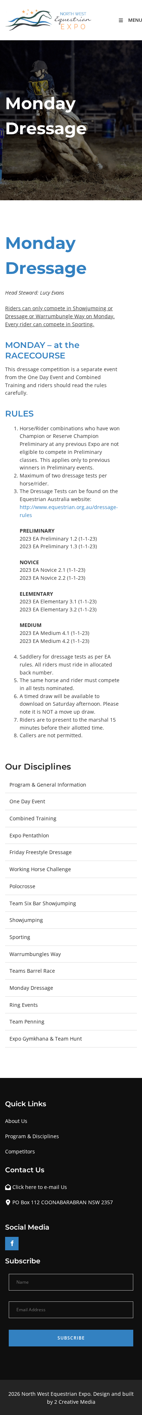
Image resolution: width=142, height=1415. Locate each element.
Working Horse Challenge (40, 869)
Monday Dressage (31, 987)
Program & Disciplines (32, 1136)
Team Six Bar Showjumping (42, 903)
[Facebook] (12, 1243)
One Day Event (27, 801)
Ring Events (23, 1004)
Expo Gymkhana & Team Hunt (45, 1038)
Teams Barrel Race (32, 970)
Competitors (20, 1151)
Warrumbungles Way (35, 954)
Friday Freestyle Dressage (40, 852)
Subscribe (71, 1338)
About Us (16, 1120)
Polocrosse (22, 886)
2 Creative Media (74, 1401)
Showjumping (26, 919)
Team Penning (26, 1021)
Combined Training (32, 818)
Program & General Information (47, 784)
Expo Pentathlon (29, 835)
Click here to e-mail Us (39, 1187)
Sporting (19, 937)
